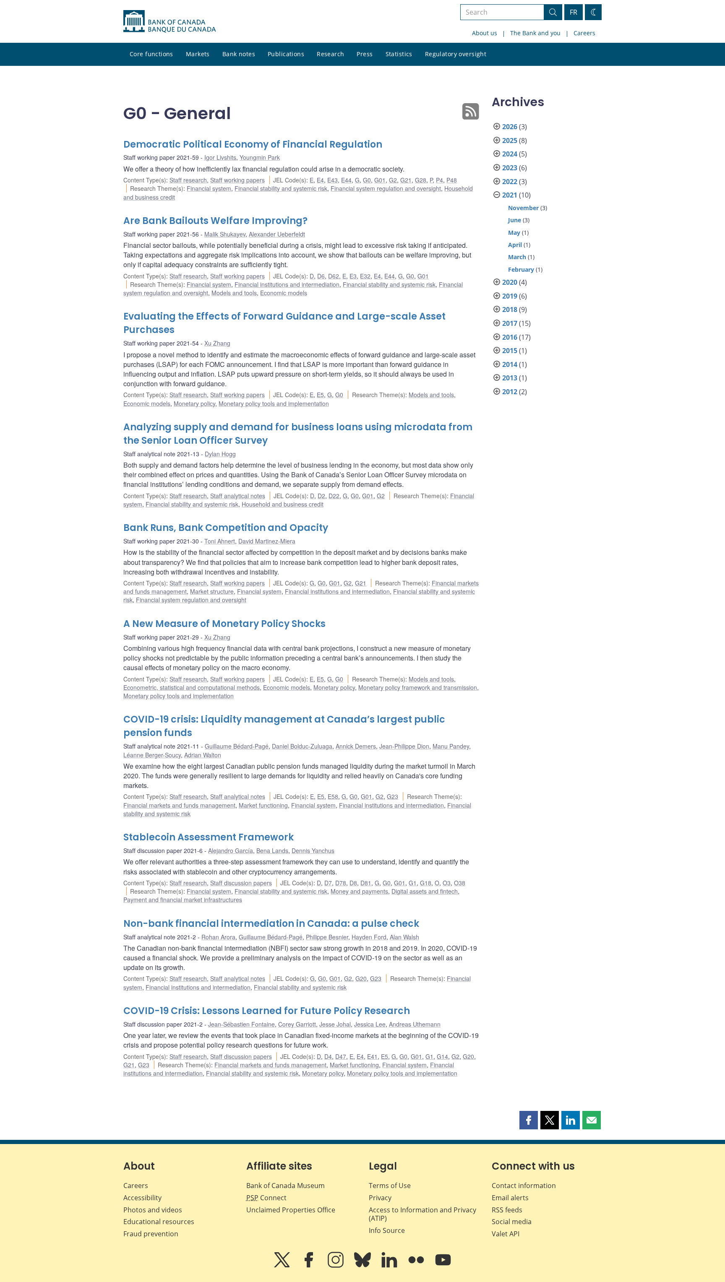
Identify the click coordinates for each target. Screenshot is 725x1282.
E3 (353, 276)
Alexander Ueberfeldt (277, 234)
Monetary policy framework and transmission (417, 687)
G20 (361, 978)
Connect (266, 1197)
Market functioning (263, 805)
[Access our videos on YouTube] (443, 1265)
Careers (584, 33)
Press (365, 54)
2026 (509, 126)
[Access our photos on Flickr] (417, 1265)
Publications (286, 54)
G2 (393, 180)
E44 (346, 180)
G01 (380, 180)
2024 (509, 154)
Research (330, 54)
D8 (353, 883)
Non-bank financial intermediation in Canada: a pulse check (271, 923)
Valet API (505, 1233)
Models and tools (234, 293)
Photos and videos (152, 1209)
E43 (332, 180)
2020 (509, 282)
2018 (509, 309)
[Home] (169, 21)
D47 (340, 1056)
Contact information (524, 1185)
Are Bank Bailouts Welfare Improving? (215, 220)
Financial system (209, 188)
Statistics (399, 54)
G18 (425, 883)
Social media (512, 1221)
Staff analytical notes (237, 495)
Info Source (387, 1230)
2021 (509, 195)
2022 (509, 181)
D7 (328, 883)
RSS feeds (507, 1209)
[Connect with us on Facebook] (309, 1265)
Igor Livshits (220, 157)
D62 (333, 276)
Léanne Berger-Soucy (152, 755)
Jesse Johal (335, 1024)
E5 (320, 394)
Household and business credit (282, 504)
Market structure (212, 591)
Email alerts (510, 1197)
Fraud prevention (150, 1233)
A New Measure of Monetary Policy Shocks (224, 623)
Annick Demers (356, 746)
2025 (509, 140)
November (523, 208)
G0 (367, 180)
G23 (392, 796)
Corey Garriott (297, 1024)
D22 (334, 495)
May (514, 233)
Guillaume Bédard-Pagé (237, 746)
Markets (198, 54)
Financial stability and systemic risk (281, 188)
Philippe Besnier (327, 937)
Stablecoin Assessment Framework (208, 837)
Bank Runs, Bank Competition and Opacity (225, 527)
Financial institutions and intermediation (287, 284)
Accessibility (142, 1197)
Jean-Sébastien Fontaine (241, 1024)
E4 (320, 180)
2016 (509, 337)
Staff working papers (237, 180)
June (514, 220)
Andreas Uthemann (415, 1024)
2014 (509, 364)
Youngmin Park (260, 157)
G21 (406, 180)
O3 (447, 883)
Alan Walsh (404, 937)
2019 (509, 296)
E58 (333, 796)
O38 (459, 883)
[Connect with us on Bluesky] (363, 1265)
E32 (365, 276)
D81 (365, 883)
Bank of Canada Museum (285, 1185)
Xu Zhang (217, 343)
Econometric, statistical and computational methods (191, 687)
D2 (321, 495)
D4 (328, 1056)
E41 (372, 1056)
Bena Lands (272, 850)
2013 (509, 377)
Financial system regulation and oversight (386, 188)
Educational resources (158, 1221)
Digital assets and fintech (424, 891)
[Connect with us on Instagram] (336, 1265)
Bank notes (238, 54)
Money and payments (359, 891)
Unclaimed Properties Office (290, 1209)
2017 (509, 323)
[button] (528, 1120)
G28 (420, 180)
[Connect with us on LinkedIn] (390, 1265)
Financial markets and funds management (179, 805)
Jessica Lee (370, 1024)
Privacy (380, 1197)
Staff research (188, 180)
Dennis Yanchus (313, 850)
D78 (340, 883)
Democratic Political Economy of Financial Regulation (252, 144)
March (517, 257)
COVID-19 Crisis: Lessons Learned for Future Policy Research (266, 1010)
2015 (509, 350)
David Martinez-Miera (266, 541)
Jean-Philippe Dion (404, 746)
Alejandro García (230, 850)
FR (573, 12)
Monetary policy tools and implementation (274, 403)
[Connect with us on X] (282, 1265)
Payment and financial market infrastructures (182, 899)
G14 (442, 1056)
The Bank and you (535, 33)
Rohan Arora (218, 937)
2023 (509, 167)
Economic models (283, 293)
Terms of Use (390, 1185)
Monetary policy (194, 403)
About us (484, 33)
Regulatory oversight (455, 54)
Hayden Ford (369, 937)
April (515, 245)
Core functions (151, 54)
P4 (439, 180)
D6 (321, 276)
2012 (509, 391)
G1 (413, 883)
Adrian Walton (202, 755)
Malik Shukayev (224, 234)
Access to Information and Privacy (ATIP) (422, 1214)
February (521, 269)
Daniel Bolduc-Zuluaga (302, 746)
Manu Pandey (451, 746)
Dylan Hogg (220, 454)
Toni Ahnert (219, 541)
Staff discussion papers (241, 883)
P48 (451, 180)
